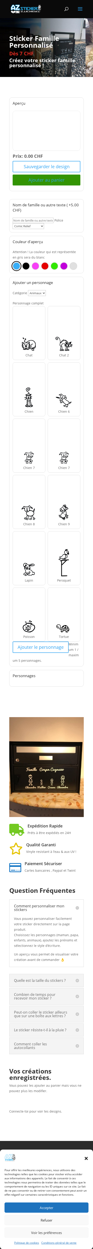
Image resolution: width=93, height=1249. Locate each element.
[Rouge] (45, 266)
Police (58, 220)
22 (48, 815)
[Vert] (54, 266)
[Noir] (26, 266)
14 (61, 809)
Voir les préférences (46, 1232)
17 (72, 809)
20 (41, 815)
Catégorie (20, 293)
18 (76, 809)
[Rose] (35, 266)
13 (57, 809)
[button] (86, 1158)
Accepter (46, 1207)
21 (44, 815)
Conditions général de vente (59, 1243)
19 (80, 809)
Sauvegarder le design (47, 166)
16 (68, 809)
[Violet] (64, 266)
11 (49, 809)
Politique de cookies (26, 1243)
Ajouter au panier (46, 180)
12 (53, 809)
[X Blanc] (73, 266)
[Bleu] (16, 266)
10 (45, 809)
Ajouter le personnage (41, 647)
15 (64, 809)
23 (52, 815)
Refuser (46, 1220)
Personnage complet (28, 303)
